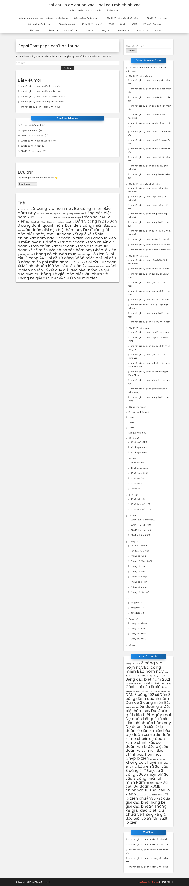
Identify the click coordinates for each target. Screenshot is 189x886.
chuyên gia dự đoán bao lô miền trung (150, 332)
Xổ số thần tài (138, 499)
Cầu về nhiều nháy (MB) (143, 519)
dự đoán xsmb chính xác (145, 740)
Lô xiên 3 (100, 253)
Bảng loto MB (137, 613)
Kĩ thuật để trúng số (92, 24)
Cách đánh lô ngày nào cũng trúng (61, 222)
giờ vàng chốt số (25, 254)
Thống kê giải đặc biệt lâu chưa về (73, 274)
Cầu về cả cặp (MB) (141, 524)
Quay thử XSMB (138, 638)
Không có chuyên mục (55, 253)
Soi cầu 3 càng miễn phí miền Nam (67, 260)
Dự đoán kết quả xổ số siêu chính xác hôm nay (148, 720)
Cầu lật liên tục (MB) (141, 530)
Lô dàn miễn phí (84, 255)
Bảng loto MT (137, 602)
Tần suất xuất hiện (140, 550)
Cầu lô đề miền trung (39, 24)
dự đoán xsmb (53, 242)
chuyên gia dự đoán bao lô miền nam (150, 268)
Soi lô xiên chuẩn (147, 796)
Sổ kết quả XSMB (139, 452)
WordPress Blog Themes (148, 882)
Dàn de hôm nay (132, 707)
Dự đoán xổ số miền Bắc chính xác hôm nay (63, 248)
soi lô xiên (105, 266)
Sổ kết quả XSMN (139, 447)
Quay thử (140, 30)
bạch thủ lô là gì (61, 213)
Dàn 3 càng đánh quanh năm (148, 696)
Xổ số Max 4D (137, 483)
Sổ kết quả (33, 30)
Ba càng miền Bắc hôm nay (145, 669)
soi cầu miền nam (92, 267)
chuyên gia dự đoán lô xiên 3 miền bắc (40, 106)
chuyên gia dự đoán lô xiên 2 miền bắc (40, 86)
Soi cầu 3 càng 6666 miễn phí (74, 257)
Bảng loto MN (137, 607)
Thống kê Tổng (138, 556)
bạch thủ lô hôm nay (45, 214)
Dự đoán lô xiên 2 (71, 238)
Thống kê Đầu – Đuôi (141, 561)
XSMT (134, 24)
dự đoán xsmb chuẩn (88, 242)
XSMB (111, 24)
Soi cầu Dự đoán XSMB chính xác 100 (147, 786)
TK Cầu (87, 30)
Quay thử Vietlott (140, 623)
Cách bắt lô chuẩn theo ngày (66, 217)
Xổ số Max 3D (137, 478)
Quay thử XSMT (139, 628)
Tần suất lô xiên (83, 278)
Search (131, 50)
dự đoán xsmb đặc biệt (80, 246)
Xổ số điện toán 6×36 (141, 509)
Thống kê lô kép (139, 576)
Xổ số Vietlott (137, 462)
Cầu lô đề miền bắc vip (86, 18)
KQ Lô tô (122, 30)
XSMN (123, 24)
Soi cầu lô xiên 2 (70, 265)
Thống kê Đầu (138, 571)
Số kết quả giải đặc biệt (64, 270)
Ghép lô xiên (104, 249)
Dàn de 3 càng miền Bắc (87, 225)
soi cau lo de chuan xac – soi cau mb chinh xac (94, 4)
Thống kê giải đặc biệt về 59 (43, 278)
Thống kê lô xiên (139, 581)
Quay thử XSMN (139, 633)
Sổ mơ (157, 30)
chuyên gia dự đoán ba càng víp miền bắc (42, 101)
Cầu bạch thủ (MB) (140, 535)
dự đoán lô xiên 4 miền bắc (148, 728)
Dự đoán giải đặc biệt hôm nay (54, 229)
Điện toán (69, 30)
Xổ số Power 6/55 (139, 473)
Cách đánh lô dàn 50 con (36, 222)
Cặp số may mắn (67, 24)
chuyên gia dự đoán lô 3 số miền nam (150, 299)
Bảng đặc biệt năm (77, 214)
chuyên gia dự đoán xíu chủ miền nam (150, 321)
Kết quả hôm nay (152, 24)
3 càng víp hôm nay (53, 208)
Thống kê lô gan (139, 587)
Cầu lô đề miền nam (157, 18)
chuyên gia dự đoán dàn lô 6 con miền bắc (43, 96)
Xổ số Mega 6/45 (139, 468)
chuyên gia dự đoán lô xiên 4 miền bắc (41, 91)
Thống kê (104, 30)
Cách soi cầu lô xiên (144, 686)
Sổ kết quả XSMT (139, 442)
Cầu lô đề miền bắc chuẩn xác (122, 18)
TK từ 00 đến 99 (139, 545)
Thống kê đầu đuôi (140, 592)
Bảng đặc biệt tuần (43, 218)
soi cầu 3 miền (77, 262)
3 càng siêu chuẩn (25, 209)
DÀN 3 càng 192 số (92, 221)
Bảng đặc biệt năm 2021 (148, 679)
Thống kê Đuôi (138, 566)
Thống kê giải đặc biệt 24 (145, 804)
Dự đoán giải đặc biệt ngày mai (148, 713)
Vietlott (51, 30)
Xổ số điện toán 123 (140, 504)
